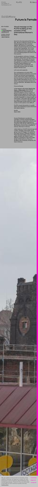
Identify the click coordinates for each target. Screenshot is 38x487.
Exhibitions (8, 16)
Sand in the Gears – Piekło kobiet (24, 89)
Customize (34, 477)
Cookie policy (4, 484)
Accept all (33, 482)
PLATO (19, 2)
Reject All (33, 480)
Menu (34, 2)
